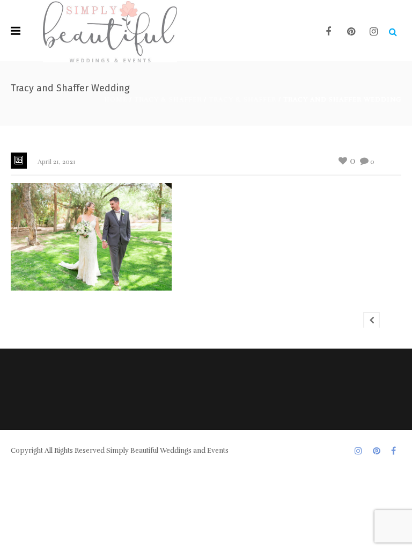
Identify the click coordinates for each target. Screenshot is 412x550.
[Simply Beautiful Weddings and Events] (110, 31)
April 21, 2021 (57, 161)
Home (115, 99)
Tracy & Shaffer (168, 99)
